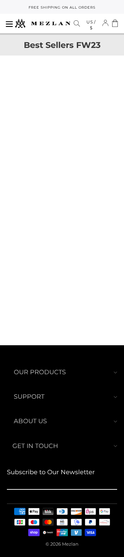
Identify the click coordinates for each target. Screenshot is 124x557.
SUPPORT (29, 396)
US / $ (91, 24)
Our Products (40, 372)
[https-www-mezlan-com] (42, 23)
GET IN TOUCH (35, 446)
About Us (30, 421)
